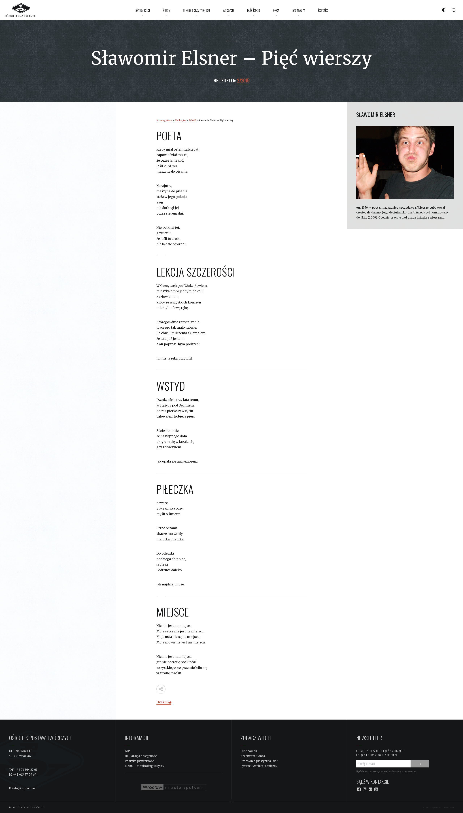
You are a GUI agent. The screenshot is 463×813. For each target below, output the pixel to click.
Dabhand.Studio (448, 807)
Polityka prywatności (140, 761)
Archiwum (298, 10)
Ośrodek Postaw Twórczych (30, 807)
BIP (127, 751)
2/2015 (192, 120)
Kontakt (323, 10)
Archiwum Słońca (253, 756)
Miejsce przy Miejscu (196, 10)
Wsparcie (228, 10)
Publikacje (253, 10)
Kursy (166, 10)
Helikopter (180, 120)
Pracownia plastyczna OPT (259, 761)
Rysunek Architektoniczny (259, 766)
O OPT (276, 10)
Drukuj (162, 702)
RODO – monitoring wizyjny (144, 766)
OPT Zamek (249, 751)
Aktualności (142, 10)
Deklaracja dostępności (141, 756)
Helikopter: (225, 80)
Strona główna (164, 120)
